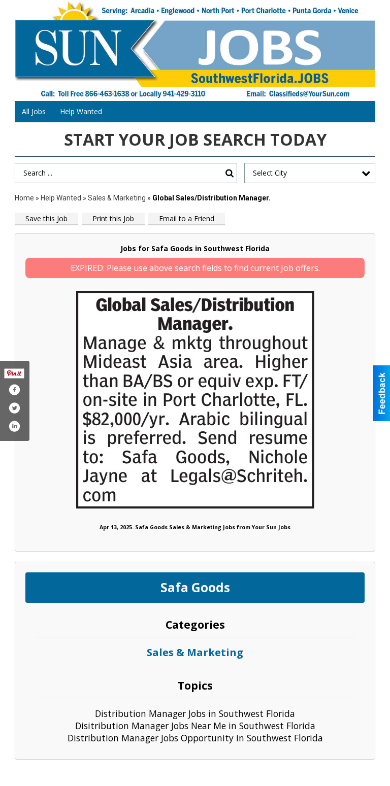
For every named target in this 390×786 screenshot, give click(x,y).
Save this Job (46, 218)
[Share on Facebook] (14, 390)
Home (24, 198)
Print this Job (113, 218)
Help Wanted (81, 111)
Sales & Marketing (117, 198)
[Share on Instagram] (14, 426)
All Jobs (34, 111)
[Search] (229, 173)
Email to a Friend (186, 218)
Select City (270, 173)
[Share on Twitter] (14, 408)
